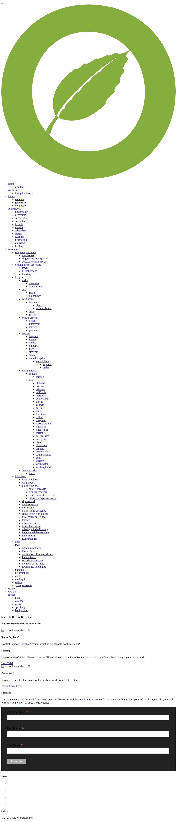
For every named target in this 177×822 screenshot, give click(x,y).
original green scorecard (28, 264)
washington (42, 463)
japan (32, 292)
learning (19, 236)
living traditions (23, 193)
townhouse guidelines (34, 566)
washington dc (44, 467)
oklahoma (41, 445)
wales (46, 367)
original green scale (25, 252)
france (32, 339)
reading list (21, 579)
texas (38, 457)
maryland (41, 420)
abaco (39, 305)
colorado (40, 395)
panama (33, 330)
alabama (40, 383)
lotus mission (29, 557)
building (26, 274)
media (11, 594)
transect (26, 519)
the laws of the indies (33, 563)
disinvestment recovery (41, 495)
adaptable (20, 230)
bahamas (34, 302)
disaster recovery (38, 491)
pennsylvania (43, 451)
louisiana (41, 414)
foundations (14, 208)
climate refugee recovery (42, 498)
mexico (33, 326)
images (19, 277)
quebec (40, 376)
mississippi (42, 429)
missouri (40, 432)
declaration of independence (37, 554)
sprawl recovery (37, 488)
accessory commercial (34, 261)
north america (29, 370)
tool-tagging (28, 507)
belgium (33, 336)
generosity (20, 202)
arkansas (40, 389)
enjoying (20, 242)
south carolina (43, 454)
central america (30, 317)
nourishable (21, 211)
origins (19, 186)
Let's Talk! (7, 663)
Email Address (17, 712)
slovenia (33, 351)
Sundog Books (19, 643)
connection (21, 205)
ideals (11, 196)
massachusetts (43, 423)
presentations (22, 572)
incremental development (35, 532)
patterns (19, 569)
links (17, 541)
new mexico (42, 435)
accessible (20, 214)
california (41, 392)
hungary (33, 345)
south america (29, 470)
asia (24, 289)
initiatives (20, 476)
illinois (39, 411)
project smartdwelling (34, 516)
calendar (19, 600)
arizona (40, 386)
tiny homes (28, 255)
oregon (40, 448)
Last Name (15, 745)
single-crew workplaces (35, 258)
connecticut (42, 398)
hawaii (39, 407)
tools (17, 544)
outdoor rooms (30, 504)
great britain (42, 361)
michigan (41, 426)
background (21, 610)
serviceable (21, 218)
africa (25, 280)
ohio (38, 442)
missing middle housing (35, 529)
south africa (35, 286)
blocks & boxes (30, 551)
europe (26, 333)
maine (39, 417)
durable (19, 227)
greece (32, 342)
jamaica (33, 314)
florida (39, 401)
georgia (40, 404)
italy (31, 348)
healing (19, 246)
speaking (20, 607)
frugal (18, 233)
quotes (18, 576)
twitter (18, 582)
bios (17, 597)
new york (41, 439)
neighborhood (29, 270)
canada (33, 373)
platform (12, 190)
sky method (28, 501)
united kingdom (37, 358)
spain (32, 354)
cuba (31, 311)
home (11, 183)
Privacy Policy (82, 699)
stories (11, 588)
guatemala (34, 323)
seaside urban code (32, 560)
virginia (40, 460)
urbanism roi (29, 523)
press (18, 604)
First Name (15, 728)
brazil (32, 473)
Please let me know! (12, 686)
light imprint (28, 535)
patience (19, 199)
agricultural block (31, 548)
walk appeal (28, 482)
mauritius (34, 283)
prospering (21, 239)
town (25, 267)
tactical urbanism (31, 526)
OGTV (12, 591)
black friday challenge (34, 510)
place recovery (30, 485)
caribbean (27, 298)
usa (31, 379)
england (47, 364)
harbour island (44, 308)
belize (32, 320)
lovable (19, 224)
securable (20, 221)
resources (13, 249)
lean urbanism (29, 538)
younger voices (23, 585)
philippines (35, 295)
